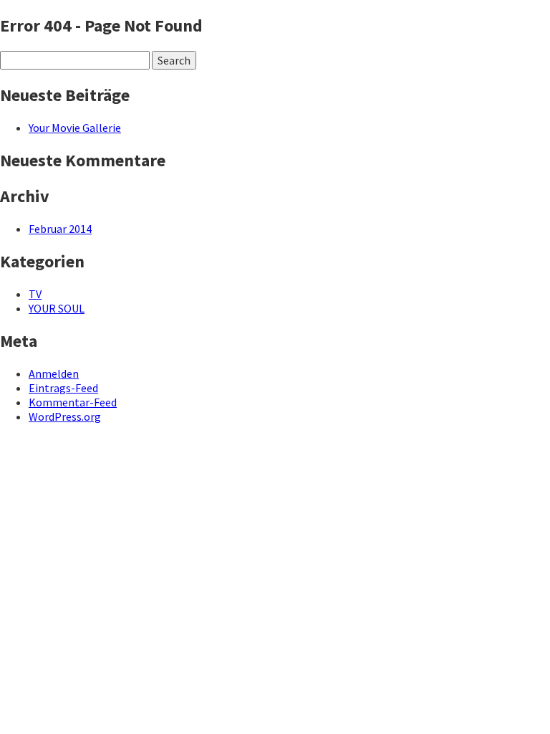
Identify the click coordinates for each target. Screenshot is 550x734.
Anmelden (54, 373)
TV (35, 294)
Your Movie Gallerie (75, 127)
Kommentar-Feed (73, 402)
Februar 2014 (60, 228)
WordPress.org (65, 416)
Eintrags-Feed (63, 388)
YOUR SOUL (57, 308)
